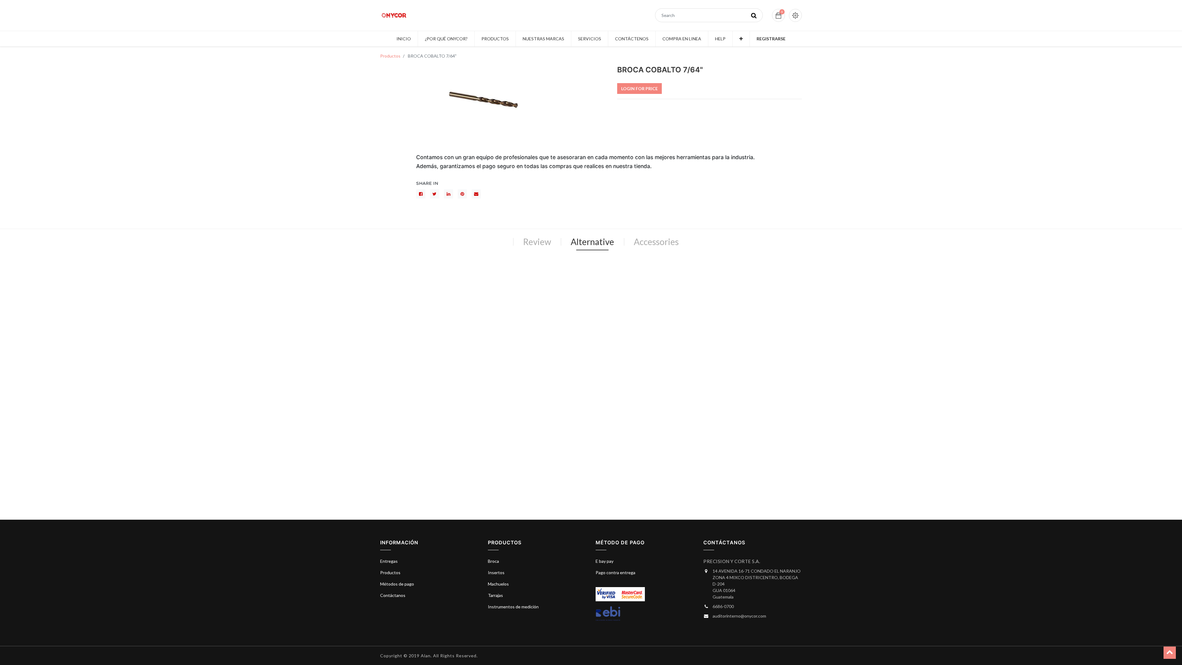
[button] (741, 38)
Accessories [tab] (656, 241)
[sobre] (476, 194)
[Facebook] (420, 194)
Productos (390, 55)
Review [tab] (537, 241)
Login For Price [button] (639, 88)
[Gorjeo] (434, 194)
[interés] (462, 194)
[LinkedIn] (448, 194)
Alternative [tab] (592, 241)
